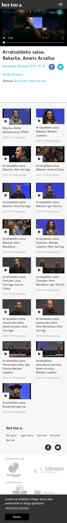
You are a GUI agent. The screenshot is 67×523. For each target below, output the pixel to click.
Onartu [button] (17, 516)
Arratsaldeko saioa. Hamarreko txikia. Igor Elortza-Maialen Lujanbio (16, 366)
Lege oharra (27, 435)
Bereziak (55, 435)
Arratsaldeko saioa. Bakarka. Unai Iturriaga (17, 204)
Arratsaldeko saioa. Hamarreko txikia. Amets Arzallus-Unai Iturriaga (15, 324)
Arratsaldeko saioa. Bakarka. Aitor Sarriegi (16, 167)
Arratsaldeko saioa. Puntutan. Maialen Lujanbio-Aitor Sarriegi (50, 242)
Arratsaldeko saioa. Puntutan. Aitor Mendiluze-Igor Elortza (50, 280)
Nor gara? (11, 435)
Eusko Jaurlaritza (19, 493)
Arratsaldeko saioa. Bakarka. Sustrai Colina (50, 167)
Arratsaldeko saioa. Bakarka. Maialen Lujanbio (48, 131)
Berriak (10, 440)
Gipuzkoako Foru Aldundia (48, 493)
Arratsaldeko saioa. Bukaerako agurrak (14, 404)
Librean (49, 470)
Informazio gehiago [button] (17, 508)
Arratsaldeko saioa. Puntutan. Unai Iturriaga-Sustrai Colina (14, 282)
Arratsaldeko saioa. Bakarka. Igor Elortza (49, 204)
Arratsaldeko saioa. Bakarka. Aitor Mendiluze (14, 242)
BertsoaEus (17, 4)
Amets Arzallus (13, 74)
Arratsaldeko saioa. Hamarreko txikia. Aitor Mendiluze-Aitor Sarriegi (49, 324)
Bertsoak (42, 435)
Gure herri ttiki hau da (30, 81)
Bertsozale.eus (16, 470)
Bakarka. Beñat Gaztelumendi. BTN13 (16, 130)
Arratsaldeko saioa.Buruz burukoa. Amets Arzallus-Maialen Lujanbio (49, 366)
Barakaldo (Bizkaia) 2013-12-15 (24, 66)
